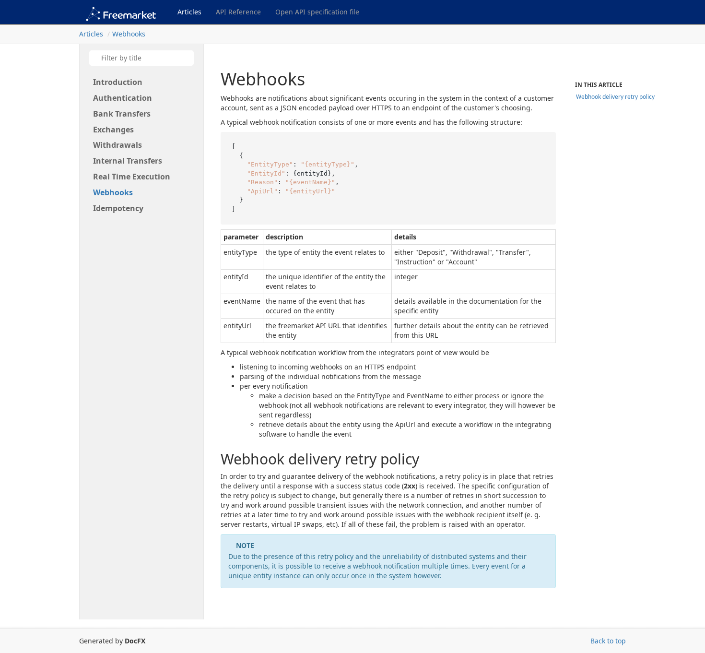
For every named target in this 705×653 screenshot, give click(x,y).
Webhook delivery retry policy (615, 97)
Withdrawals (117, 145)
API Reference (238, 11)
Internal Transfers (127, 160)
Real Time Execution (131, 176)
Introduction (117, 82)
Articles (189, 11)
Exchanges (113, 129)
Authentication (122, 98)
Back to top (608, 640)
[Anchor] (211, 459)
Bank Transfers (122, 113)
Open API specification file (317, 11)
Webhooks (128, 33)
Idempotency (118, 208)
